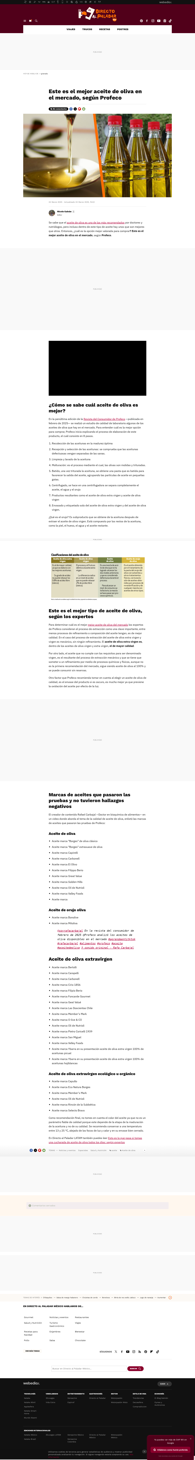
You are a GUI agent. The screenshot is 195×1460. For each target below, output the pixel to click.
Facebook (147, 21)
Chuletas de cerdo (90, 1298)
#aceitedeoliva (68, 947)
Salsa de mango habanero (68, 1298)
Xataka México (30, 1435)
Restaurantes (82, 1317)
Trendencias (138, 1398)
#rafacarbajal (67, 943)
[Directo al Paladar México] (97, 14)
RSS (140, 1351)
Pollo (26, 1340)
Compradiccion (140, 1407)
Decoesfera (138, 1402)
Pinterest (141, 21)
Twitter (75, 109)
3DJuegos (50, 1398)
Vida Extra (50, 1402)
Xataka (27, 1398)
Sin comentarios (60, 109)
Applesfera (29, 1407)
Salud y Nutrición (99, 1150)
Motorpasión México (116, 1436)
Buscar (36, 21)
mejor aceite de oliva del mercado (108, 624)
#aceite (117, 943)
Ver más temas (32, 1351)
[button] (65, 211)
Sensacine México (76, 1435)
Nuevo (30, 21)
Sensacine (72, 1398)
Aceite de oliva (128, 1150)
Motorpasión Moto (119, 1402)
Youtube (159, 21)
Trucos (87, 29)
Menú (24, 21)
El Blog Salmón (161, 1398)
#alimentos (88, 943)
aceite (114, 1150)
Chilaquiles (48, 1298)
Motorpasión (116, 1398)
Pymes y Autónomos (160, 1403)
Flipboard (79, 109)
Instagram (153, 21)
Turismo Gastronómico (56, 1324)
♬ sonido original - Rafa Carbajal (107, 947)
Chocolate (80, 1340)
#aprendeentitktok (121, 939)
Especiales (83, 1150)
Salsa (52, 1340)
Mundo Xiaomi (30, 1418)
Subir (162, 1384)
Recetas (104, 29)
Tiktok (170, 21)
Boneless (106, 1298)
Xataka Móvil (29, 1402)
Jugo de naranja (147, 1298)
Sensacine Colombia (72, 1440)
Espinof (71, 1402)
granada (44, 74)
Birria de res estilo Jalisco (125, 1298)
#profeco (103, 943)
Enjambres (54, 1331)
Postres (122, 29)
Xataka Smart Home (30, 1412)
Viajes (71, 29)
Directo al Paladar (97, 1398)
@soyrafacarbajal (70, 930)
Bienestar (80, 1331)
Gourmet (28, 1317)
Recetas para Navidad (31, 1333)
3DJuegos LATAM (53, 1435)
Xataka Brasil (30, 1439)
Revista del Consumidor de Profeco (104, 419)
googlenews (165, 21)
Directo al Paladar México (97, 1436)
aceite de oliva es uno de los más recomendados (96, 222)
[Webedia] (31, 1383)
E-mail (83, 109)
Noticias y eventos (67, 1150)
